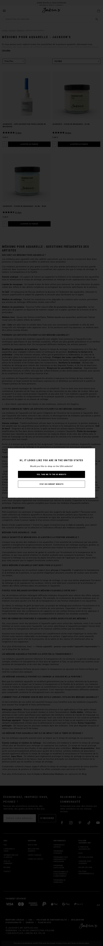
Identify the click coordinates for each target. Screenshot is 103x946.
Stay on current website (51, 484)
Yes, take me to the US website (51, 474)
